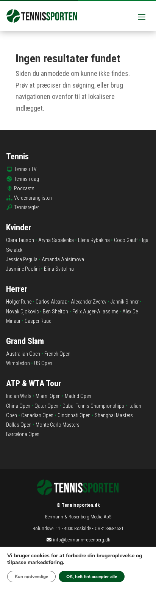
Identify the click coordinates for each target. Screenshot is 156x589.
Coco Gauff (126, 240)
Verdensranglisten (33, 198)
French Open (57, 354)
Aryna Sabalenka (56, 240)
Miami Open (48, 396)
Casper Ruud (38, 321)
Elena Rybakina (94, 240)
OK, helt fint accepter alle (91, 577)
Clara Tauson (20, 240)
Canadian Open (37, 415)
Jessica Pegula (21, 259)
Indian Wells (18, 396)
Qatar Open (46, 406)
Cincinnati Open (74, 415)
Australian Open (23, 354)
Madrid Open (78, 396)
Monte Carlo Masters (58, 425)
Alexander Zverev (88, 302)
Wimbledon (18, 363)
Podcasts (24, 188)
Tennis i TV (25, 169)
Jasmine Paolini (23, 269)
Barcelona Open (22, 434)
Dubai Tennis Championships (93, 406)
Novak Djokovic (22, 311)
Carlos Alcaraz (51, 302)
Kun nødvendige (31, 577)
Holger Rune (18, 302)
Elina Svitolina (59, 269)
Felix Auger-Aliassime (95, 311)
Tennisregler (26, 207)
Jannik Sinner (125, 302)
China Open (18, 406)
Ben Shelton (55, 311)
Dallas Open (18, 425)
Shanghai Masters (114, 415)
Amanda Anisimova (63, 259)
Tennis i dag (26, 179)
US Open (43, 363)
